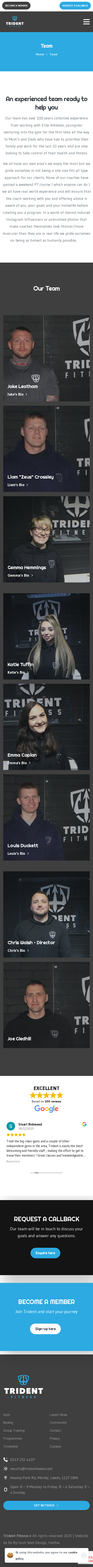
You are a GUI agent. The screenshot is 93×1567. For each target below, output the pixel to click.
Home (40, 54)
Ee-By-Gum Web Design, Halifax (34, 1542)
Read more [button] (13, 1161)
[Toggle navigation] (86, 21)
